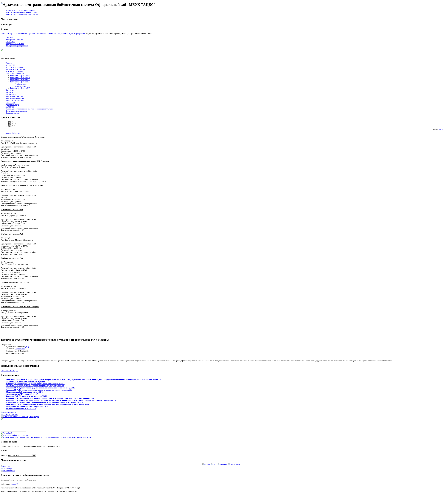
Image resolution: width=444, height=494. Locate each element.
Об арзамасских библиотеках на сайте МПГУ (24, 392)
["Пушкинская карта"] (13, 431)
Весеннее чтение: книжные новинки (21, 409)
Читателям (10, 90)
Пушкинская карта (13, 113)
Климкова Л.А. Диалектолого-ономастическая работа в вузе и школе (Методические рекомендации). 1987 (50, 398)
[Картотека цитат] (8, 413)
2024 (9, 126)
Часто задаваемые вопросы (16, 111)
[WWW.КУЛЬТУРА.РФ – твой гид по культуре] (20, 417)
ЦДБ (71, 34)
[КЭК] (46, 437)
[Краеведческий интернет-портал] (15, 435)
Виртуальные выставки (15, 101)
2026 (9, 122)
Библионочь (10, 103)
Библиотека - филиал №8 (20, 88)
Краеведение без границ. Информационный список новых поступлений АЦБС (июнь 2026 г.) (44, 402)
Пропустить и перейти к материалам (20, 10)
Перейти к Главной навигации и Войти (21, 12)
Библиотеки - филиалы (27, 34)
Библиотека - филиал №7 (47, 34)
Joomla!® (14, 484)
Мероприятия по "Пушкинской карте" (22, 394)
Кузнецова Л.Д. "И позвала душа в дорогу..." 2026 (26, 396)
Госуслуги (10, 107)
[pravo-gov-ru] (6, 466)
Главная (9, 63)
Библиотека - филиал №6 (20, 80)
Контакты (9, 37)
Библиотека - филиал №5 (20, 78)
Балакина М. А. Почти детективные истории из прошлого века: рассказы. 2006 (39, 390)
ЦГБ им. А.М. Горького (15, 67)
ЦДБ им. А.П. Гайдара (14, 71)
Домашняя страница (9, 34)
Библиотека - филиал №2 (20, 76)
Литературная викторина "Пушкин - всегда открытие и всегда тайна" (35, 384)
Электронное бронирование (17, 46)
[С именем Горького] (9, 415)
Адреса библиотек (13, 133)
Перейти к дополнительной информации (22, 14)
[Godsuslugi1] (6, 469)
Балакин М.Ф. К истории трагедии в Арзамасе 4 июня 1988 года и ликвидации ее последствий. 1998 (47, 404)
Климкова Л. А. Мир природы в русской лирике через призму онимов (35, 386)
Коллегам (9, 92)
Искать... (4, 455)
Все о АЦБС (10, 65)
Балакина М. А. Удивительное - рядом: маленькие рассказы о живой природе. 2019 (40, 388)
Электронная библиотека (15, 98)
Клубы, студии (20, 84)
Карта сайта (10, 42)
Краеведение (11, 94)
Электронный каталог (14, 40)
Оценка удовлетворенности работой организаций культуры (29, 109)
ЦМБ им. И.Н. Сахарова (15, 69)
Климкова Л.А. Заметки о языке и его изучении (25, 382)
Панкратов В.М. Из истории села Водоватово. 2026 (27, 407)
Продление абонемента (15, 44)
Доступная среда (12, 105)
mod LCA (441, 129)
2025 (9, 124)
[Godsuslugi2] (6, 433)
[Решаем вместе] (8, 471)
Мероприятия (63, 34)
